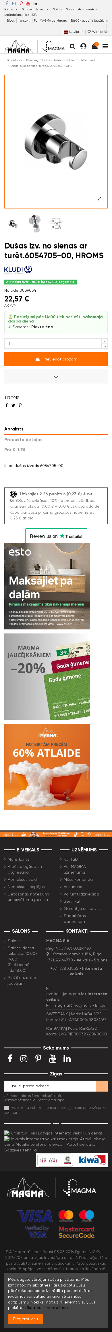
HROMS (12, 397)
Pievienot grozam (60, 359)
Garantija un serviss (82, 908)
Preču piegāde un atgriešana (25, 869)
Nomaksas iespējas (26, 886)
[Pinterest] (20, 405)
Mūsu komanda (78, 879)
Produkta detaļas (23, 439)
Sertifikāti (73, 901)
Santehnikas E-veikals (82, 9)
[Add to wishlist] (56, 376)
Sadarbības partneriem (75, 918)
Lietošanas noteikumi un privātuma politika (28, 897)
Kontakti (24, 20)
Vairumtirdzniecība (36, 9)
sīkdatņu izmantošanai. (47, 1307)
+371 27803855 (64, 968)
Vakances (73, 886)
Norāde (11, 290)
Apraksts (14, 429)
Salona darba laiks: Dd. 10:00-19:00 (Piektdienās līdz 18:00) (22, 959)
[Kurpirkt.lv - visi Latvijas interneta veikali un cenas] (53, 1132)
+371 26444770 (59, 960)
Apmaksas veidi (23, 879)
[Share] (6, 405)
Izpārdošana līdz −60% (20, 15)
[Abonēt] (102, 1086)
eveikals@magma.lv (65, 993)
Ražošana (11, 9)
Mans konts (18, 859)
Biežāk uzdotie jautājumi (89, 20)
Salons (58, 9)
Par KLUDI (14, 449)
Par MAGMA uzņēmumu (51, 20)
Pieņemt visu (25, 1318)
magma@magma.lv (72, 1005)
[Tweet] (13, 405)
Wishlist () (99, 32)
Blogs (11, 20)
